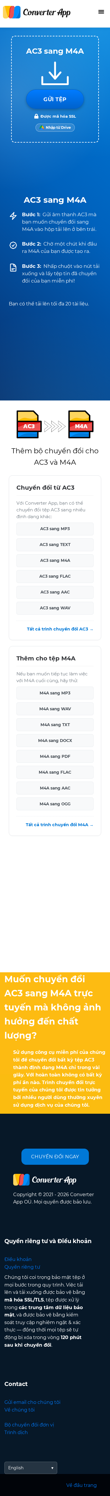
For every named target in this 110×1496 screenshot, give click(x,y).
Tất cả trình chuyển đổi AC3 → (60, 629)
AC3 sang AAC (55, 592)
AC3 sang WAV (55, 608)
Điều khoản (18, 1259)
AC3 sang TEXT (55, 544)
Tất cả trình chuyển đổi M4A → (60, 824)
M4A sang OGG (55, 804)
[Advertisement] (55, 906)
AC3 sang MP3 (55, 528)
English (15, 1467)
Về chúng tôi (19, 1410)
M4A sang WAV (55, 708)
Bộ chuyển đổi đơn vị (29, 1425)
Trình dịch (16, 1432)
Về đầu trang (81, 1485)
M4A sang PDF (55, 756)
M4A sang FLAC (55, 772)
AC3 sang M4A (55, 560)
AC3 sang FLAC (55, 576)
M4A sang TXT (55, 724)
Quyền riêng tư (22, 1267)
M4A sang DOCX (55, 740)
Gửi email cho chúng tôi (32, 1402)
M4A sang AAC (55, 788)
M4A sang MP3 (55, 693)
